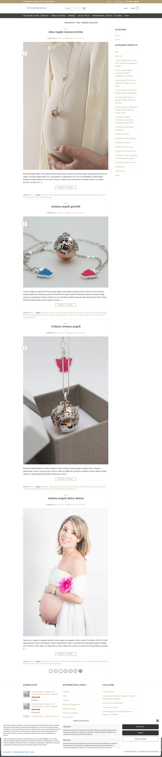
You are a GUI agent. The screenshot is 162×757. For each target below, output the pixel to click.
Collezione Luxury (31, 16)
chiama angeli (53, 195)
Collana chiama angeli (66, 326)
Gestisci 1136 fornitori (130, 751)
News (66, 28)
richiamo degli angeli (45, 197)
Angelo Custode (58, 16)
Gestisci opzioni (140, 739)
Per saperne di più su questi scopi (148, 751)
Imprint (32, 752)
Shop (126, 8)
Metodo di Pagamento (71, 704)
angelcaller (44, 195)
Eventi (117, 36)
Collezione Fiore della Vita (125, 151)
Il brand (108, 1)
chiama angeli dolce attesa (66, 498)
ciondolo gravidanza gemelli (51, 315)
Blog (127, 16)
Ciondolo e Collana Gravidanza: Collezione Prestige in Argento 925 (124, 120)
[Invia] (84, 8)
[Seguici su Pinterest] (135, 1)
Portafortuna (98, 16)
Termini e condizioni (70, 713)
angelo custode (53, 313)
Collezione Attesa (122, 134)
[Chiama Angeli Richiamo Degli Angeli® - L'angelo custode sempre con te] (37, 8)
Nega (140, 733)
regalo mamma (33, 197)
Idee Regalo (120, 167)
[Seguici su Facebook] (125, 1)
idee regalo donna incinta (93, 195)
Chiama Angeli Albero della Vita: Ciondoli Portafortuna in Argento (126, 63)
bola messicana (54, 661)
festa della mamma (78, 195)
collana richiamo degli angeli (32, 489)
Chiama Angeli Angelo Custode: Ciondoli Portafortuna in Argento (124, 73)
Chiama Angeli (118, 1)
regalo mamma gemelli (92, 315)
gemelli (63, 315)
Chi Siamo (118, 16)
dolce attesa (46, 489)
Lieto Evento (120, 171)
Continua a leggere (65, 187)
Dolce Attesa (83, 16)
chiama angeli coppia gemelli (68, 313)
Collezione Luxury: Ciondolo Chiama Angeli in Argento (126, 156)
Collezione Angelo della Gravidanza (124, 128)
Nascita (109, 16)
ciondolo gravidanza (64, 195)
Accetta (140, 727)
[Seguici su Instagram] (127, 1)
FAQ (64, 696)
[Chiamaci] (133, 1)
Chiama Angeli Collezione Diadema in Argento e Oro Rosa (125, 83)
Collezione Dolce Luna (124, 147)
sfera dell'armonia (70, 489)
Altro (117, 52)
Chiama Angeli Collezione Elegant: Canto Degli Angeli (126, 91)
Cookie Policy (7, 752)
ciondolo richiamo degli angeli (81, 487)
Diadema (71, 16)
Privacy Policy (68, 717)
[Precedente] (51, 671)
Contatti (66, 692)
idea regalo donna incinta (66, 31)
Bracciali (118, 56)
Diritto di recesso (69, 709)
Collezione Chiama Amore (125, 138)
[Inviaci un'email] (131, 1)
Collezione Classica (123, 143)
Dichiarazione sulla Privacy (21, 752)
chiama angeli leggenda (94, 661)
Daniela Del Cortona (76, 38)
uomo (117, 175)
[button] (157, 721)
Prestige (44, 16)
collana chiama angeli (98, 487)
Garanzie (66, 700)
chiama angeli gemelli (65, 206)
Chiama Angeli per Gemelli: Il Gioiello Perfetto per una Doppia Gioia (126, 110)
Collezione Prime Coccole (125, 162)
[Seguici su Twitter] (129, 1)
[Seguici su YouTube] (137, 1)
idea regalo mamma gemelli (75, 315)
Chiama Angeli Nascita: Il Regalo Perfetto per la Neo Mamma (125, 100)
